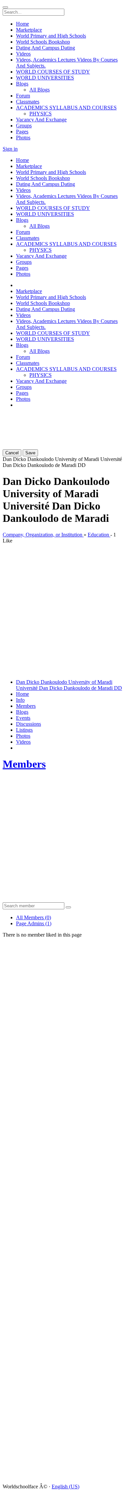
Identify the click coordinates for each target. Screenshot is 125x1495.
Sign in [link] (10, 149)
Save (30, 452)
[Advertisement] (43, 421)
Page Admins (33, 923)
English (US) (65, 1486)
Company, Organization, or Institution (43, 534)
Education (99, 534)
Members (24, 764)
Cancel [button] (12, 452)
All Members (33, 917)
